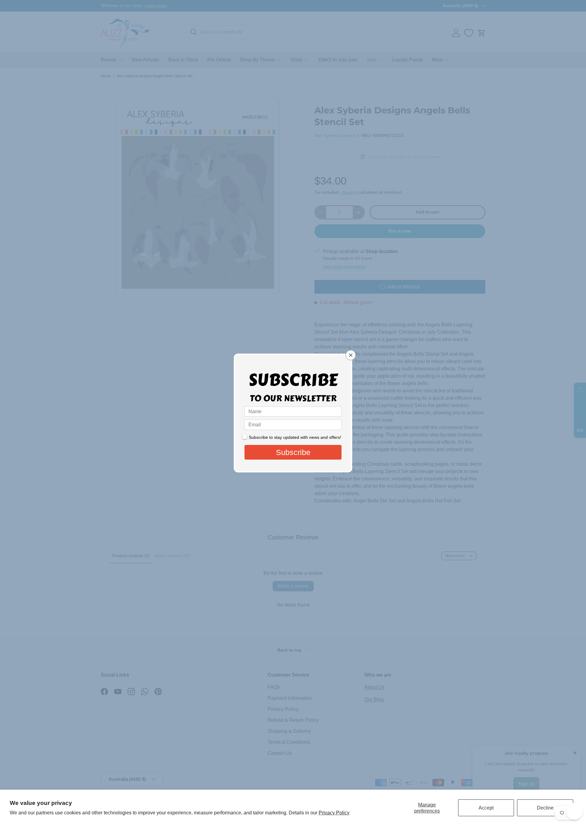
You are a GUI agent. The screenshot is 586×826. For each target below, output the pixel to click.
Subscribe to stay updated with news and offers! (295, 437)
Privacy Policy (334, 812)
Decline (545, 807)
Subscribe (293, 452)
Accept (486, 807)
